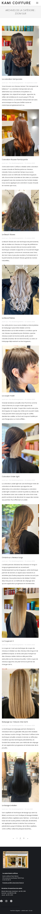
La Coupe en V (8, 641)
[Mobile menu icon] (37, 3)
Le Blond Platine (8, 318)
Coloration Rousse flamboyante (15, 159)
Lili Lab (30, 910)
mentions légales (15, 910)
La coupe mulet (8, 396)
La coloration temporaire (12, 79)
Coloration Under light (11, 476)
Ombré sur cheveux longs (12, 557)
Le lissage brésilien (9, 805)
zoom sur (5, 83)
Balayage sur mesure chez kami (15, 722)
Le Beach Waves (8, 234)
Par (16, 83)
